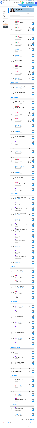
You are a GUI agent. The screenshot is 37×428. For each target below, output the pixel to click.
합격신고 (4, 20)
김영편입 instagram (9, 0)
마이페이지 (32, 0)
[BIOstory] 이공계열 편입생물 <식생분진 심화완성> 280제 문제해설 (20, 197)
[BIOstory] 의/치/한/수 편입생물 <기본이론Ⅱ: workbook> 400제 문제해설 (21, 229)
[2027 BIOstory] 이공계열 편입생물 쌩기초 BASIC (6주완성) (20, 183)
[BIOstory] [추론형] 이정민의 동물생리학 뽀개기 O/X (19, 270)
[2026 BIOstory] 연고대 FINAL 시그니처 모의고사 (19, 408)
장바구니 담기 (27, 419)
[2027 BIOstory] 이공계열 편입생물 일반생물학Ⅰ (19, 177)
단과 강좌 (28, 13)
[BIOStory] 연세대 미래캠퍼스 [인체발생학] (18, 371)
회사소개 (3, 424)
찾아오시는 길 (6, 424)
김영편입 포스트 (6, 0)
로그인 (26, 0)
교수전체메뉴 (8, 10)
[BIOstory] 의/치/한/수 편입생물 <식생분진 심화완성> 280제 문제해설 (20, 213)
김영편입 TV (7, 0)
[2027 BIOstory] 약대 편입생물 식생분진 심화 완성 (19, 37)
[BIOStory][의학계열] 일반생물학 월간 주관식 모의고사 (19, 357)
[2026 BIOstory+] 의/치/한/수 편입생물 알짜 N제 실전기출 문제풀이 (20, 399)
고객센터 (33, 0)
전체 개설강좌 (16, 13)
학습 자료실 (4, 16)
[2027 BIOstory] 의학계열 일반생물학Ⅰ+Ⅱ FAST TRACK (19, 107)
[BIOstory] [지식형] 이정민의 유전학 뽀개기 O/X (19, 316)
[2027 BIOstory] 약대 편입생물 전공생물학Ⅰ (18, 60)
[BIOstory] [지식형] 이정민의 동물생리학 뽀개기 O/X (19, 311)
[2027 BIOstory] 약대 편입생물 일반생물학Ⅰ (18, 66)
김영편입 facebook (8, 0)
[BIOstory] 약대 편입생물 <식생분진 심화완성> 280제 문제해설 (20, 240)
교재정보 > (21, 44)
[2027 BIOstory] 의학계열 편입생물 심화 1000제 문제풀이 (20, 86)
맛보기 (19, 30)
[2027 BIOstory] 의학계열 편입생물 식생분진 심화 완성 (19, 101)
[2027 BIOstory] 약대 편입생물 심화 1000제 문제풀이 (19, 22)
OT (16, 30)
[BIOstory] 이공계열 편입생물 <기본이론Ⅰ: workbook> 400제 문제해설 (21, 208)
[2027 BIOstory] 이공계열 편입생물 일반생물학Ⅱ (19, 171)
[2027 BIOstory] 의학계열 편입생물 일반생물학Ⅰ (19, 130)
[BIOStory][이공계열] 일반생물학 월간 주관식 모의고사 (19, 362)
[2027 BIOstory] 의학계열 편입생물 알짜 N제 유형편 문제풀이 (20, 92)
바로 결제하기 (32, 419)
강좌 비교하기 (22, 419)
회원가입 (28, 0)
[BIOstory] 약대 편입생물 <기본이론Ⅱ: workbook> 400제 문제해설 (20, 256)
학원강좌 (4, 21)
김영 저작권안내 (15, 424)
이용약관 (8, 424)
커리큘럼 (4, 11)
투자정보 (20, 424)
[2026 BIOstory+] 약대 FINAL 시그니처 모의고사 (19, 379)
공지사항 (4, 15)
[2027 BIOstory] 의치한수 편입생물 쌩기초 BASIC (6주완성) (20, 136)
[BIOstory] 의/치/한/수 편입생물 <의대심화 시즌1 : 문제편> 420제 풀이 (21, 224)
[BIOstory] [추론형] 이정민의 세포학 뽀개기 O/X (19, 281)
